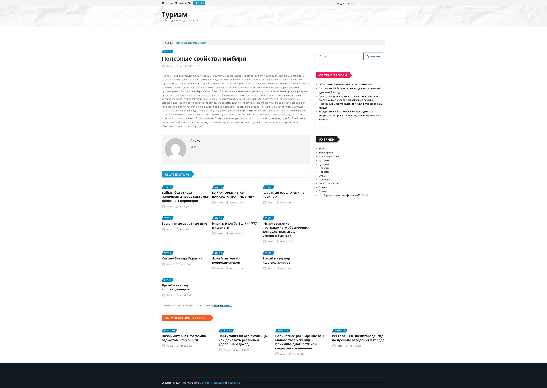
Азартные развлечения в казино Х (283, 194)
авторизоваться (222, 305)
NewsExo (219, 382)
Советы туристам (198, 31)
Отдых (322, 175)
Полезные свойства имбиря (191, 42)
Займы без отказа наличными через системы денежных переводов (185, 196)
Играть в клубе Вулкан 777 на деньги (234, 225)
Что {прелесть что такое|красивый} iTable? (343, 195)
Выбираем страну (220, 31)
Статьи (249, 31)
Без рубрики (326, 152)
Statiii (322, 148)
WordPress (206, 382)
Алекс (170, 66)
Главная (169, 31)
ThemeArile (234, 382)
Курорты (238, 31)
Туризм (174, 14)
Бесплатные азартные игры (185, 223)
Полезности (325, 179)
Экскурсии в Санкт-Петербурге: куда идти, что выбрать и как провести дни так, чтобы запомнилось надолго (350, 115)
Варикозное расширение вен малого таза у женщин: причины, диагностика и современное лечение (299, 342)
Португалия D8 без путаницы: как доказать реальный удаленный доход (243, 340)
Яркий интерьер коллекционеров (226, 260)
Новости (181, 31)
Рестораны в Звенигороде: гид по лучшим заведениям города (358, 338)
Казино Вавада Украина (182, 258)
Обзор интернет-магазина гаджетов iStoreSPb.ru (347, 84)
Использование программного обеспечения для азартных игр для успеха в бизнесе (286, 229)
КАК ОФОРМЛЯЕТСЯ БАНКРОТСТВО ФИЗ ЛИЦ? (233, 194)
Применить (373, 56)
